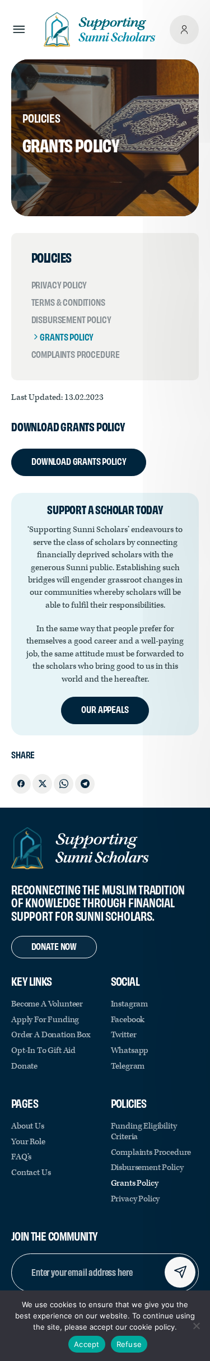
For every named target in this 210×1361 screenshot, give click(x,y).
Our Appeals (104, 709)
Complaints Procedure (75, 353)
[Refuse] (196, 1325)
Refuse (129, 1344)
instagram (129, 1004)
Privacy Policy (59, 284)
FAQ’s (21, 1157)
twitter (124, 1034)
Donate (24, 1066)
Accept (87, 1344)
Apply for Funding (45, 1019)
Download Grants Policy (78, 461)
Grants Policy (67, 336)
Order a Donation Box (50, 1034)
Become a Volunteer (47, 1004)
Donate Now (54, 946)
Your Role (28, 1141)
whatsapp (130, 1050)
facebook (128, 1019)
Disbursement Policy (71, 319)
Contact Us (30, 1172)
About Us (27, 1126)
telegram (128, 1066)
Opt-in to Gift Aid (43, 1050)
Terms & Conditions (68, 301)
